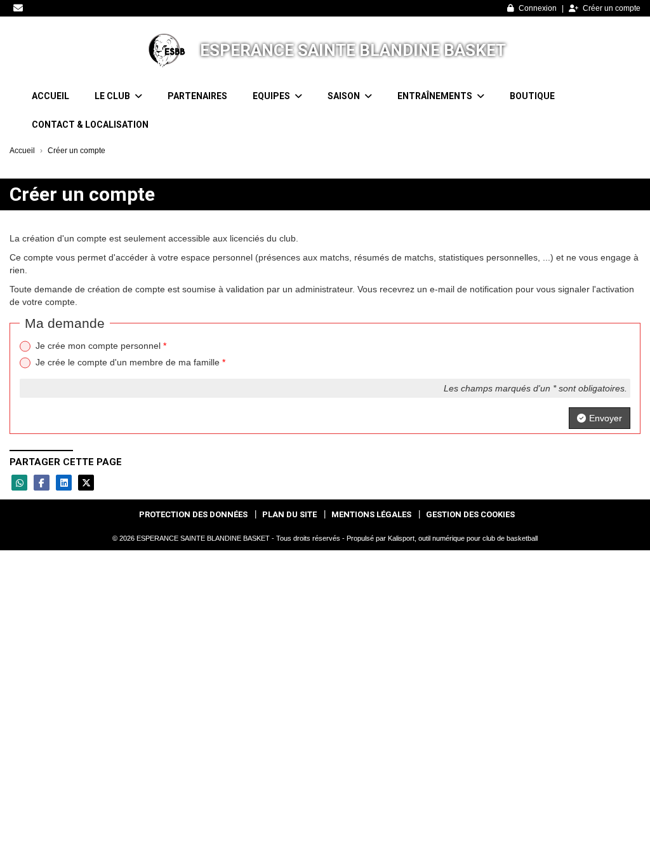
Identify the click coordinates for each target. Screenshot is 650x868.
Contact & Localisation (90, 124)
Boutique (532, 96)
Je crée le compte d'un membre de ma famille (130, 362)
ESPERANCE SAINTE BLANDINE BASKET (353, 50)
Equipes (272, 96)
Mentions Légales (371, 514)
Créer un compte (611, 8)
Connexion (538, 8)
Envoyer (605, 418)
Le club (113, 96)
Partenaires (197, 96)
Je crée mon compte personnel (101, 346)
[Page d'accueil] (164, 50)
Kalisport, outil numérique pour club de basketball (463, 538)
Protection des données (193, 514)
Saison (345, 96)
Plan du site (289, 514)
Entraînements (435, 96)
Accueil (50, 96)
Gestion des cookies (470, 514)
